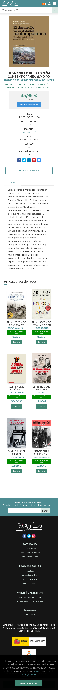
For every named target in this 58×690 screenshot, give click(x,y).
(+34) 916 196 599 (30, 548)
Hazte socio (30, 614)
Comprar (17, 342)
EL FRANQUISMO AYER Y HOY (41, 388)
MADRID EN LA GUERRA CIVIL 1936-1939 (41, 453)
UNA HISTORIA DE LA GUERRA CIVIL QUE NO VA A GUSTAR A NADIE (16, 324)
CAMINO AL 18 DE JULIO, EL (17, 452)
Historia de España (29, 132)
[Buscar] (55, 10)
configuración (29, 674)
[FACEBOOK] (24, 536)
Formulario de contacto (30, 557)
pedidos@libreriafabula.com (30, 598)
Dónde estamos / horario (30, 606)
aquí (36, 671)
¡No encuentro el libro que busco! (30, 602)
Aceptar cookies (28, 683)
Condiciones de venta (30, 583)
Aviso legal (30, 571)
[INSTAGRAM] (34, 536)
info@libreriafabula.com (30, 553)
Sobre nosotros (30, 610)
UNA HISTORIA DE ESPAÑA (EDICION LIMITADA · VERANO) (41, 324)
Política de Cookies (30, 579)
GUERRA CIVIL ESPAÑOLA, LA (16, 388)
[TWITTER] (29, 536)
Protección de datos (30, 575)
